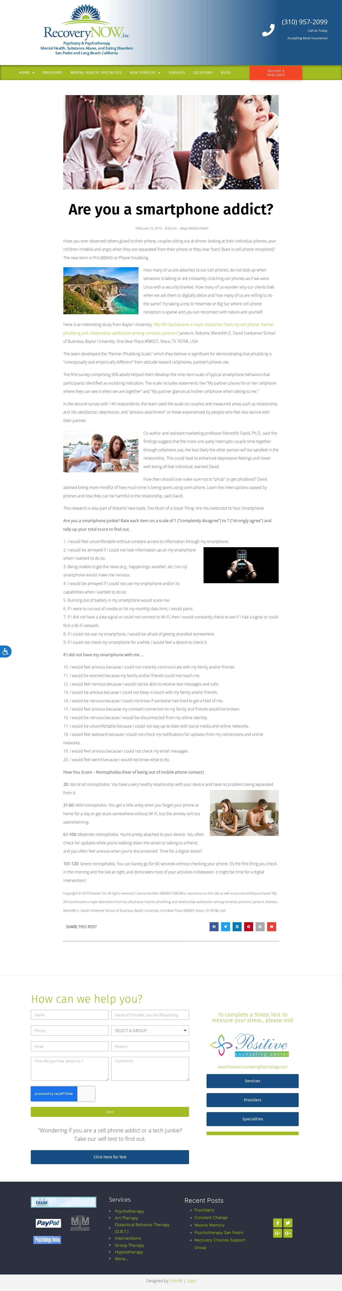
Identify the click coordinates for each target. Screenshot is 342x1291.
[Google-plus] (277, 1233)
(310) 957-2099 (304, 21)
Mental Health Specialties (96, 73)
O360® (175, 1280)
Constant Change (211, 1217)
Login (191, 1280)
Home (24, 73)
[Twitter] (287, 1222)
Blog (226, 73)
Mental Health (198, 228)
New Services (143, 73)
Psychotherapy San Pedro (219, 1232)
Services (177, 73)
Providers (53, 73)
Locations (203, 73)
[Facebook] (277, 1222)
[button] (214, 926)
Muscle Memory (210, 1224)
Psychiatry (204, 1209)
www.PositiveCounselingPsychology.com (252, 1067)
